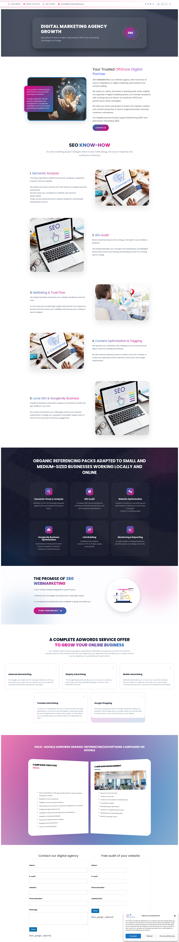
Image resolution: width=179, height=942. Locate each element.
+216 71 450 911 (50, 4)
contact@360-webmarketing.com (72, 4)
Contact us (101, 127)
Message (33, 910)
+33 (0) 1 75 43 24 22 (33, 4)
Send (33, 929)
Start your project (48, 611)
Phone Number (36, 899)
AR (158, 4)
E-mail (32, 876)
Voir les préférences (167, 936)
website (32, 887)
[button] (175, 916)
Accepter (133, 936)
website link (97, 899)
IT (166, 4)
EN (162, 4)
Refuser (150, 936)
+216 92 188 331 (15, 4)
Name (32, 865)
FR (170, 4)
